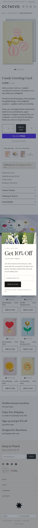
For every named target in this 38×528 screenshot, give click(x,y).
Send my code (12, 284)
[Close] (33, 235)
